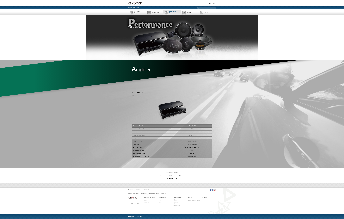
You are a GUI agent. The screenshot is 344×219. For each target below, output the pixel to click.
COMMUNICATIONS (134, 203)
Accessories (146, 202)
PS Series (172, 175)
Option (145, 200)
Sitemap (138, 189)
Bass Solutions (177, 205)
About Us (130, 189)
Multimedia (146, 198)
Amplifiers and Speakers (154, 193)
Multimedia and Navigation (137, 13)
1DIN (160, 200)
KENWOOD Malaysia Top (133, 193)
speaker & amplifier (172, 13)
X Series (162, 175)
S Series (181, 175)
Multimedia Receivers (149, 197)
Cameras (189, 13)
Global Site (146, 189)
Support (207, 13)
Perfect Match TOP (172, 178)
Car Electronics (144, 193)
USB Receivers (162, 198)
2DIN (160, 202)
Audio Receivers (163, 197)
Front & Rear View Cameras (194, 200)
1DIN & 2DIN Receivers (154, 13)
